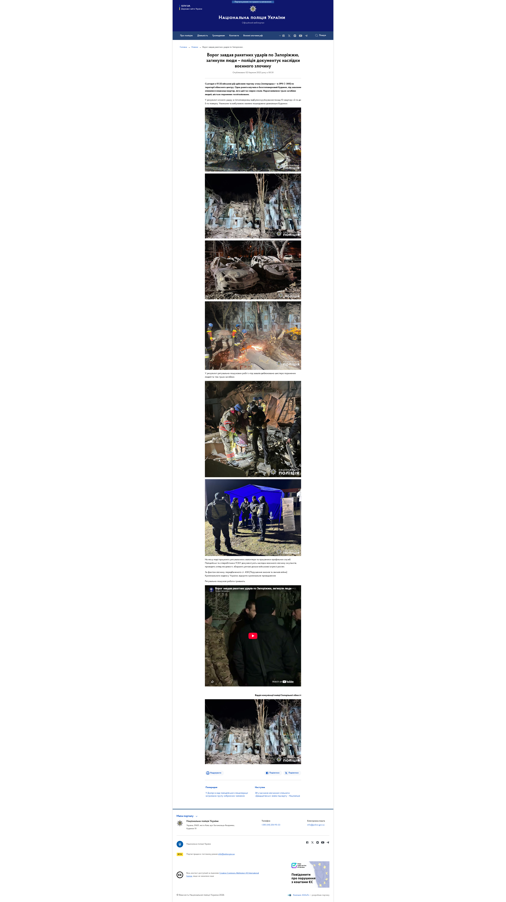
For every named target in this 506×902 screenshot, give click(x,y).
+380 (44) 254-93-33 (271, 825)
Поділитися (274, 773)
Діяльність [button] (202, 36)
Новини (194, 47)
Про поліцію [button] (186, 36)
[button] (187, 816)
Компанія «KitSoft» (301, 895)
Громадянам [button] (218, 36)
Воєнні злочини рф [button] (253, 36)
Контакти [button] (234, 36)
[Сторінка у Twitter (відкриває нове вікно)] (289, 35)
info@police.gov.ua (315, 825)
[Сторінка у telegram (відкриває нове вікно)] (306, 35)
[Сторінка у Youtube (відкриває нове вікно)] (300, 35)
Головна (183, 47)
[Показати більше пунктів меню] (280, 35)
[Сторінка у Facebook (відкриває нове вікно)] (283, 35)
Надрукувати (215, 773)
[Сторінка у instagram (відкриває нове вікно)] (294, 35)
